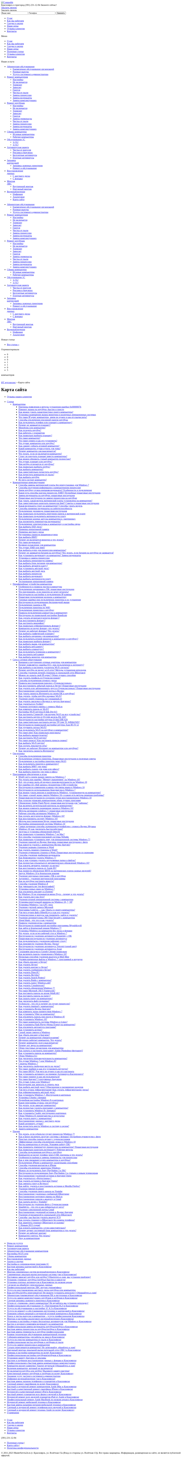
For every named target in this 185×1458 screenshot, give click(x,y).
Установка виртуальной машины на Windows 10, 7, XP (45, 902)
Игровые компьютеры (24, 134)
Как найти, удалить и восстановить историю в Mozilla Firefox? (49, 1186)
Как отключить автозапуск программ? (37, 1027)
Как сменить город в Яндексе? (33, 1183)
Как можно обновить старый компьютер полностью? (44, 459)
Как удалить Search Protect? (31, 977)
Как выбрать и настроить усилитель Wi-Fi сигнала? (43, 667)
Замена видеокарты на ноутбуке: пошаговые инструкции (46, 495)
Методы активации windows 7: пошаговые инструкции (45, 811)
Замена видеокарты (22, 98)
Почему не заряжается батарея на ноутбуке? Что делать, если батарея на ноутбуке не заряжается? (66, 553)
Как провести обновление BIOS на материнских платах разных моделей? (54, 871)
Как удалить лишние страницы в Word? (38, 850)
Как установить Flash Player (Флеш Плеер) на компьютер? (46, 1024)
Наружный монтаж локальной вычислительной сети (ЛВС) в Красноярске (44, 1350)
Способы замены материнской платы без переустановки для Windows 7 (53, 485)
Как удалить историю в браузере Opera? (38, 1181)
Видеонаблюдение (16, 191)
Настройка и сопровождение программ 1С (28, 1264)
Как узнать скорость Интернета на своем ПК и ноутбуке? (46, 693)
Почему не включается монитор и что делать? (41, 540)
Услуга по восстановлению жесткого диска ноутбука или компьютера (41, 1290)
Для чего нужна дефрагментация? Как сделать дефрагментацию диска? (53, 1089)
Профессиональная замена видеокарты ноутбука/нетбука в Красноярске (42, 1326)
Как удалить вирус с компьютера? (35, 1118)
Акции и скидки (15, 1261)
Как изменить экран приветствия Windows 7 (40, 1011)
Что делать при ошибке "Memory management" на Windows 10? (49, 779)
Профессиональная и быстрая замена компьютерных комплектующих (41, 1363)
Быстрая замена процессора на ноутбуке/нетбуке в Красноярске (38, 1329)
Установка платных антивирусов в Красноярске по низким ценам (39, 1282)
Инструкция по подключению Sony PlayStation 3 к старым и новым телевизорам (58, 1173)
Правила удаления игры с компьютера (37, 923)
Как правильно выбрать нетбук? (34, 467)
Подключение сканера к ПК (32, 605)
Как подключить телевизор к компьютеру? (39, 652)
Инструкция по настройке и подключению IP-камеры (45, 594)
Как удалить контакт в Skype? (33, 967)
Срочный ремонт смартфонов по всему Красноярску (33, 1384)
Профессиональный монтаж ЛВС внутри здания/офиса (34, 1287)
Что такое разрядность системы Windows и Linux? (42, 1022)
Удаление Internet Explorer (31, 1189)
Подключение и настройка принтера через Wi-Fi (42, 761)
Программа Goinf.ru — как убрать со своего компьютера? (46, 910)
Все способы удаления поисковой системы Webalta (43, 837)
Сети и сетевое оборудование (27, 659)
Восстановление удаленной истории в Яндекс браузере (45, 1212)
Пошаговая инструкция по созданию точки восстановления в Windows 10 (54, 798)
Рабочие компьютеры (23, 137)
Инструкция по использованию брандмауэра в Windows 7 (46, 790)
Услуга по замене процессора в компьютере (28, 1345)
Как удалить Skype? (28, 964)
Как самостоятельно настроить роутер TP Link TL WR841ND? (49, 722)
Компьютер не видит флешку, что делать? (39, 628)
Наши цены (12, 26)
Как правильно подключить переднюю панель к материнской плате (51, 513)
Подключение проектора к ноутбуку (36, 610)
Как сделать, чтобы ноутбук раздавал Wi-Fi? (40, 696)
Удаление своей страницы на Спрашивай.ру (40, 699)
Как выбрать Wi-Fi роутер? (31, 743)
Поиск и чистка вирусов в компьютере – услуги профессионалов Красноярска (45, 1316)
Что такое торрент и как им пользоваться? (39, 1076)
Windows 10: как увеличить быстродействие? (40, 829)
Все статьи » (13, 344)
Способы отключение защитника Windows (39, 1168)
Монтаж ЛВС (11, 182)
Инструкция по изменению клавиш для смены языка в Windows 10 (51, 787)
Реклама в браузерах (23, 152)
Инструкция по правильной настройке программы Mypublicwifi (50, 925)
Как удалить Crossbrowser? (31, 985)
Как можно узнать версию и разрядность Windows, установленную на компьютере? (59, 792)
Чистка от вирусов (22, 150)
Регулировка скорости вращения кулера (38, 534)
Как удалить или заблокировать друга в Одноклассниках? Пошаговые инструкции (59, 688)
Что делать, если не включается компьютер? (40, 454)
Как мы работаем (15, 21)
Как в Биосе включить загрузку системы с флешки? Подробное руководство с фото (59, 1136)
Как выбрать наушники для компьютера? (38, 636)
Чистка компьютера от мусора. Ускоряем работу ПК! (44, 1144)
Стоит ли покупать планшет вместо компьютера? (42, 456)
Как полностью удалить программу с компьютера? (43, 1108)
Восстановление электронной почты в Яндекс (41, 691)
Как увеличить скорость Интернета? (36, 751)
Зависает (17, 87)
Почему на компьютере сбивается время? (38, 1037)
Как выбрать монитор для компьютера (37, 657)
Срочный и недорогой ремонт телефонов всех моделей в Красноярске (41, 1407)
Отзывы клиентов (16, 28)
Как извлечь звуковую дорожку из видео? (38, 865)
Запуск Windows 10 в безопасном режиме (38, 873)
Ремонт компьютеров (17, 77)
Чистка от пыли (20, 92)
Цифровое (18, 194)
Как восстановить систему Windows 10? (38, 818)
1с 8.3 (15, 144)
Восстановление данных (19, 1259)
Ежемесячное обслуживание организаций (33, 69)
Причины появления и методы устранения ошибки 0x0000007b (49, 407)
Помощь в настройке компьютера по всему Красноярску (35, 1352)
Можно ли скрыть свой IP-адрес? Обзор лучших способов (47, 675)
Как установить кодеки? (30, 1030)
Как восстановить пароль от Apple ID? (37, 868)
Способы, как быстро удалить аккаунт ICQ (39, 1217)
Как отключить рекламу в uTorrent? (35, 891)
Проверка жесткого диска (31, 532)
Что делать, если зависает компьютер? (37, 1105)
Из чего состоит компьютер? (32, 480)
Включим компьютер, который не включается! (30, 1368)
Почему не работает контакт (32, 1233)
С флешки (18, 178)
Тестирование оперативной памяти (35, 581)
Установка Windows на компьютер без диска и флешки (45, 930)
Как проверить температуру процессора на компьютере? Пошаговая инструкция (58, 1147)
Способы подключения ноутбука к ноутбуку (40, 1152)
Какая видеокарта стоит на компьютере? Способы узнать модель (50, 506)
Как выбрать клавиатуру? (31, 649)
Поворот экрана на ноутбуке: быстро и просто (41, 409)
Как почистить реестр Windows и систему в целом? (43, 1126)
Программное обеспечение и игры (30, 774)
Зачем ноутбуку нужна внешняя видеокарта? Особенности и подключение (55, 490)
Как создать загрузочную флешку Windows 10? (41, 816)
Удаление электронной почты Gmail (36, 1209)
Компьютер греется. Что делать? (34, 1235)
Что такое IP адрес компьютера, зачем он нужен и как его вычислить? (52, 417)
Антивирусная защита (18, 147)
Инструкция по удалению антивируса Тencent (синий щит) (47, 946)
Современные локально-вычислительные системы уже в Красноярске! (42, 1274)
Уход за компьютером (29, 1238)
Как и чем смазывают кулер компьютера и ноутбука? (44, 1160)
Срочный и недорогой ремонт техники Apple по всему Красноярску (40, 1410)
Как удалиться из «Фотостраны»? (34, 1178)
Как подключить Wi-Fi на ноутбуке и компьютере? (43, 730)
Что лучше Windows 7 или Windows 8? (37, 1061)
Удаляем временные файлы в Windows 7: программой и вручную (50, 959)
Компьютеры (19, 404)
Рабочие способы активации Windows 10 (38, 813)
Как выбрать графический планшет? (36, 633)
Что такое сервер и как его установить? (37, 440)
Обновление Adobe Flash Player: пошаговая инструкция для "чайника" (53, 803)
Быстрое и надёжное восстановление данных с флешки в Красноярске (41, 1360)
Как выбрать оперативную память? (35, 560)
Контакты (12, 31)
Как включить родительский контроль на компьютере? (45, 805)
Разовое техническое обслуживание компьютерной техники (36, 1334)
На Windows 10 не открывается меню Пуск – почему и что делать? (51, 894)
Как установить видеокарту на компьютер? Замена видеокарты (49, 555)
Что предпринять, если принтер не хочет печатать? (43, 592)
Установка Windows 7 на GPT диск (35, 904)
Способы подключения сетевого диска (37, 680)
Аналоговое (19, 197)
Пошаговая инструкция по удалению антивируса (42, 938)
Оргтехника (19, 753)
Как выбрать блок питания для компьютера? (40, 563)
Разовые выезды (21, 72)
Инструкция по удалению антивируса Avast (40, 949)
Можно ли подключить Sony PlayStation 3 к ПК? (42, 1170)
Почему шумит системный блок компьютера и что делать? (47, 1230)
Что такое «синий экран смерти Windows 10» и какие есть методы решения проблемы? (61, 795)
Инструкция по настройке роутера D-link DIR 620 (43, 719)
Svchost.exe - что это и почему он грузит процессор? (44, 1003)
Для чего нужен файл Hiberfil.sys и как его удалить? (44, 912)
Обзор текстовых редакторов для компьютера (40, 1048)
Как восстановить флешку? (31, 620)
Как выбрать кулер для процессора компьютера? (42, 550)
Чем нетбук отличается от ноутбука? (36, 464)
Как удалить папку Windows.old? (34, 983)
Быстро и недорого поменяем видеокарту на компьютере (35, 1324)
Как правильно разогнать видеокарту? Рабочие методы (45, 1149)
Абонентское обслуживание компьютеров (27, 1251)
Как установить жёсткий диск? (33, 568)
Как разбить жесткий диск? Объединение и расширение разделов (50, 1087)
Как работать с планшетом (31, 433)
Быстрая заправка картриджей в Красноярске (29, 1266)
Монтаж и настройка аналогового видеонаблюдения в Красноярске (40, 1319)
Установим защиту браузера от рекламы (26, 1358)
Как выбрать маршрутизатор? (33, 735)
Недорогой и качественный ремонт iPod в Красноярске (34, 1392)
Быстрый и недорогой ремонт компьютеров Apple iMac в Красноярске (41, 1386)
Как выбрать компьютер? (30, 469)
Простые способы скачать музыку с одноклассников (44, 1139)
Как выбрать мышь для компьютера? (36, 644)
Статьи (10, 401)
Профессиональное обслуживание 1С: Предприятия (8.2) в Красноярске (42, 1306)
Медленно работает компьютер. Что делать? (40, 1040)
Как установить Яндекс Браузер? (34, 1009)
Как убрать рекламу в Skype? (32, 962)
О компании (13, 1412)
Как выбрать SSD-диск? (30, 526)
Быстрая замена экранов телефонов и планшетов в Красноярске (38, 1381)
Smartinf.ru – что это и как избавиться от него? (41, 1207)
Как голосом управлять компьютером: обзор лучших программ (49, 800)
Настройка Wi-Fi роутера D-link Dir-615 (37, 712)
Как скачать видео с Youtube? (32, 1202)
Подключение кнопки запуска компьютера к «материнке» (47, 519)
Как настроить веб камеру (31, 654)
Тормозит (17, 85)
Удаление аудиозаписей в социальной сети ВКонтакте (45, 1215)
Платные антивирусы (23, 158)
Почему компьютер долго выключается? (38, 1043)
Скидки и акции (15, 23)
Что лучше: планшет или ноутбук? (35, 461)
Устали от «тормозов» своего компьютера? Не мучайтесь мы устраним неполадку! (47, 1303)
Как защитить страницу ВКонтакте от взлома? (41, 1222)
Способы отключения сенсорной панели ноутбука (43, 420)
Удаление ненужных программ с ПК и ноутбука (42, 876)
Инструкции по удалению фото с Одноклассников (43, 1204)
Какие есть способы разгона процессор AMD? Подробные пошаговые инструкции (59, 493)
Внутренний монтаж (23, 186)
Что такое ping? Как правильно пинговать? (39, 732)
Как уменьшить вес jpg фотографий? (36, 886)
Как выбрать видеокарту (30, 576)
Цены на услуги (15, 1243)
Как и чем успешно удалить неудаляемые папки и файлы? (47, 860)
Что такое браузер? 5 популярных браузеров (40, 1079)
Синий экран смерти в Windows (34, 1032)
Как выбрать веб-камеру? (31, 646)
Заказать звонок (9, 7)
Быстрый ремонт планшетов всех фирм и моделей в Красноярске (39, 1394)
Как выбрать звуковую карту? (33, 566)
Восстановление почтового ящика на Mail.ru (40, 1196)
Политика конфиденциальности (23, 1448)
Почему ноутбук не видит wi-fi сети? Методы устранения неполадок (52, 670)
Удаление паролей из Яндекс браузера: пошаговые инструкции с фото (53, 842)
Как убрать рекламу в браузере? (34, 1035)
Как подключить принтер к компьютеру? (38, 764)
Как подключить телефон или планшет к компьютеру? (45, 422)
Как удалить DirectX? (28, 972)
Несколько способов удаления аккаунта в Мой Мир (43, 957)
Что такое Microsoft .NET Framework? (36, 990)
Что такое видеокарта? (29, 542)
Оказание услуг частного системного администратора (33, 1376)
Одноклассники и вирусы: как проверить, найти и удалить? (48, 915)
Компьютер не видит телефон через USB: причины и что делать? (50, 1155)
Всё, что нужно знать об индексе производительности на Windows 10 (52, 782)
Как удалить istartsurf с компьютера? (36, 1006)
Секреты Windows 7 (28, 1063)
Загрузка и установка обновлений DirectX (39, 831)
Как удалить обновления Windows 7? (36, 988)
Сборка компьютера (17, 131)
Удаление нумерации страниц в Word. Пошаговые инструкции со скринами (56, 852)
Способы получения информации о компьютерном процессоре (49, 487)
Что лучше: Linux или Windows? (34, 1082)
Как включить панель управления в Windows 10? (42, 954)
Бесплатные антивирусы (25, 155)
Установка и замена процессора (34, 558)
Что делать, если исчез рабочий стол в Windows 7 (42, 933)
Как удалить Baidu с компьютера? (35, 980)
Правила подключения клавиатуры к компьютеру (42, 612)
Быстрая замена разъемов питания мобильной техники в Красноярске (41, 1405)
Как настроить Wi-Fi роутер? (32, 738)
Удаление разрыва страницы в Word (36, 847)
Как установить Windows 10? (32, 1019)
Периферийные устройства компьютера (32, 584)
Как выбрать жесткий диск (31, 571)
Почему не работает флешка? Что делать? (38, 631)
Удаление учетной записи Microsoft (35, 907)
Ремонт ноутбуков (16, 103)
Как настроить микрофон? (31, 623)
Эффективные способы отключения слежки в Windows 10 (47, 1142)
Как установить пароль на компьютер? (37, 1053)
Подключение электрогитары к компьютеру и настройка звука (49, 524)
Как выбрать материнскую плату (34, 579)
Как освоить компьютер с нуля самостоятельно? (42, 1228)
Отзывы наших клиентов (19, 396)
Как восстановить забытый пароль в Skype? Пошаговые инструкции (52, 685)
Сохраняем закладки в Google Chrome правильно (42, 951)
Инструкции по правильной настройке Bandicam (42, 615)
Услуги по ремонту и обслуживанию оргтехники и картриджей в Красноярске (46, 1311)
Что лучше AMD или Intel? (31, 547)
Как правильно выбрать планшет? (35, 435)
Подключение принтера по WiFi (34, 607)
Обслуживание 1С (16, 139)
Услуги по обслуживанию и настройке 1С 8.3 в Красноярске (37, 1308)
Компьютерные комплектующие (29, 482)
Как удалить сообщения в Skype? (34, 970)
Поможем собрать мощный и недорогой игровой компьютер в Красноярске (44, 1313)
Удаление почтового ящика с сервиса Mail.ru (40, 706)
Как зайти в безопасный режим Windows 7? (39, 928)
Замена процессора (22, 95)
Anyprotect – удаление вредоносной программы (41, 878)
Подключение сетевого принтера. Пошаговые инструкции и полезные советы (57, 758)
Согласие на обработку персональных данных (29, 1285)
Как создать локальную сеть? (32, 745)
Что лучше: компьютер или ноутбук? (36, 443)
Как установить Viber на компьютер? (36, 1014)
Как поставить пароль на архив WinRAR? (39, 993)
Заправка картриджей (13, 161)
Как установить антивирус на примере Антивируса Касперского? (51, 1074)
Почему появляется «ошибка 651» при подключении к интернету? (51, 665)
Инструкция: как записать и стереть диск (38, 1084)
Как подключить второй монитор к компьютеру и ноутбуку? (48, 639)
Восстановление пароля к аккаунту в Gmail (39, 1199)
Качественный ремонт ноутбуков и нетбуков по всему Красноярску (40, 1373)
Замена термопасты (22, 118)
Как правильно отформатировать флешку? (39, 626)
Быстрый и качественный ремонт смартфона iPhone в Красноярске (40, 1389)
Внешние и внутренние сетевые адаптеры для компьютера (47, 662)
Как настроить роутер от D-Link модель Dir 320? (42, 717)
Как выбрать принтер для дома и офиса (37, 771)
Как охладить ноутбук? (29, 430)
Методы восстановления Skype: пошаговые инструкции (46, 821)
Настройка (18, 79)
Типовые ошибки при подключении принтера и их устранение (49, 599)
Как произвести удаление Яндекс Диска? (38, 944)
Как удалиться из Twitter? (30, 704)
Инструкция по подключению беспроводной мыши (44, 602)
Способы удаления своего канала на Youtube (40, 1191)
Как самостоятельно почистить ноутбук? (38, 472)
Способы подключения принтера (34, 756)
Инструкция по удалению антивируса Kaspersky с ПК (45, 936)
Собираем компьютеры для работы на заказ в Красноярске (36, 1337)
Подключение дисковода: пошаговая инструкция (42, 511)
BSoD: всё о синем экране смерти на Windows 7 (42, 777)
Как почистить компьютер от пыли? (36, 474)
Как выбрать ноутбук (28, 477)
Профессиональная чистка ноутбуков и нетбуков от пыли (35, 1342)
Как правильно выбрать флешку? (34, 641)
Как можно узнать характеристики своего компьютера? (45, 412)
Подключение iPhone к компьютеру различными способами (47, 1162)
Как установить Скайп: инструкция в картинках (42, 1113)
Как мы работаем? (16, 1269)
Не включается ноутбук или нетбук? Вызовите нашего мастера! (38, 1371)
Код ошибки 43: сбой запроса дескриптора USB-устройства (47, 785)
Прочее (16, 1131)
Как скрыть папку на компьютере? (35, 998)
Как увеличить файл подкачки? (33, 1001)
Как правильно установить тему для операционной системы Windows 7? (54, 839)
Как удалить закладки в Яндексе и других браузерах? (44, 701)
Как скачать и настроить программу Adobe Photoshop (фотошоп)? (50, 1050)
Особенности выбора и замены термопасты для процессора (47, 1157)
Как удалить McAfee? (29, 975)
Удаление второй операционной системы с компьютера (45, 899)
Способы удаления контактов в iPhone (37, 1165)
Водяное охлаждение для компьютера (37, 545)
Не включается (20, 82)
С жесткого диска (21, 176)
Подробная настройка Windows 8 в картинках (41, 1100)
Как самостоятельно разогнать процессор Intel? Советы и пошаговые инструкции (58, 503)
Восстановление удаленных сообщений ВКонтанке (43, 1194)
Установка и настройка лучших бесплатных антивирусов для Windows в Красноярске (49, 1321)
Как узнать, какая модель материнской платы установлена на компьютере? (55, 500)
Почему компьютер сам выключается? (37, 451)
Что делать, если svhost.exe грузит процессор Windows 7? (46, 1134)
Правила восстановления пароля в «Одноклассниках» (45, 683)
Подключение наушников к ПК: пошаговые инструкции (46, 589)
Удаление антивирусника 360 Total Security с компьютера (46, 917)
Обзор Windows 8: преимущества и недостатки (41, 1116)
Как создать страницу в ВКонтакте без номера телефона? (46, 1220)
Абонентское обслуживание (21, 66)
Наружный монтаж (22, 189)
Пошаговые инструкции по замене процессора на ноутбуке (47, 498)
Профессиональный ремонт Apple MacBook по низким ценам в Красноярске (45, 1399)
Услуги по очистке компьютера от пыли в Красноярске (34, 1339)
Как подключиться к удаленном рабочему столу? (42, 941)
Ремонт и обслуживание (25, 168)
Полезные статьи (15, 51)
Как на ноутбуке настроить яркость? (36, 881)
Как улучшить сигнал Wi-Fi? (32, 727)
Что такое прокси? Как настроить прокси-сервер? (42, 740)
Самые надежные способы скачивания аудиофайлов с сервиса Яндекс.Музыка (57, 826)
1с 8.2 (15, 142)
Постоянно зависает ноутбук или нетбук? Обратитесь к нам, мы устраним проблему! (49, 1277)
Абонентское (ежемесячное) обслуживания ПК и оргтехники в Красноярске (44, 1295)
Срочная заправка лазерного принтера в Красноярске (33, 1300)
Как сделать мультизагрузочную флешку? (38, 618)
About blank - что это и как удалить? (36, 920)
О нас (10, 18)
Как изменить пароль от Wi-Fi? (33, 709)
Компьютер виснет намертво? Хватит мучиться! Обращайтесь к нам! (41, 1365)
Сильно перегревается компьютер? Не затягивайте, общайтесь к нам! (41, 1347)
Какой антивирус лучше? (30, 1123)
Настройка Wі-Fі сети (17, 1253)
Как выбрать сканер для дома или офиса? (38, 769)
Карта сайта (18, 199)
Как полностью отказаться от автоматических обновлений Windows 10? (53, 863)
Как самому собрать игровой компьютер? (38, 446)
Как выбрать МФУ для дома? (32, 766)
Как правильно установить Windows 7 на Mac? (41, 834)
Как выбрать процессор (30, 573)
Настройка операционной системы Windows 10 (41, 824)
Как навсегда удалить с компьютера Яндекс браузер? (44, 844)
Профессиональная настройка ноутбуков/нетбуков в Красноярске (39, 1355)
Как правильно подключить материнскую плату (42, 516)
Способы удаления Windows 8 (33, 884)
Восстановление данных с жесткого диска (39, 1121)
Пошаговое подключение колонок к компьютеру (42, 597)
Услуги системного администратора (30, 74)
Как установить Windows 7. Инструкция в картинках (44, 1095)
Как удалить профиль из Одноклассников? (39, 678)
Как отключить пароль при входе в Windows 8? (41, 1016)
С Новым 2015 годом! (29, 1225)
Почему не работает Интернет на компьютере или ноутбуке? (48, 748)
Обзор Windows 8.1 (27, 1056)
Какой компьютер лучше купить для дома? (39, 448)
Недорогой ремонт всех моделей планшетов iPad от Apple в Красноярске (43, 1397)
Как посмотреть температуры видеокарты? (39, 521)
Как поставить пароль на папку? (34, 996)
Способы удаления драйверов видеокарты (39, 855)
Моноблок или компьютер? (32, 427)
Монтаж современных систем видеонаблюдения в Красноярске (38, 1272)
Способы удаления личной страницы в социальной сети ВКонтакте (51, 672)
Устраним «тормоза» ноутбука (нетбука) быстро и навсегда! (36, 1279)
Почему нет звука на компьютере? (35, 1045)
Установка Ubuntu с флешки (32, 1097)
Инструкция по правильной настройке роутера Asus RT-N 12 (48, 725)
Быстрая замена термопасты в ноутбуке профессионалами (35, 1332)
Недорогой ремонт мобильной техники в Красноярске (34, 1402)
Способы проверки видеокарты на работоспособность (45, 508)
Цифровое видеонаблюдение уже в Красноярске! (31, 1378)
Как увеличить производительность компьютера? (42, 1058)
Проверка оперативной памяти (33, 529)
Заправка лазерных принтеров (28, 165)
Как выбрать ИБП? (27, 537)
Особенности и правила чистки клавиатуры (40, 586)
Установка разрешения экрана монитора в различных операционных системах (57, 414)
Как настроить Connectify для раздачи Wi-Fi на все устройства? (49, 714)
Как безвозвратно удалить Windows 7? (37, 857)
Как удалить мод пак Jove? (31, 897)
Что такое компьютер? (29, 438)
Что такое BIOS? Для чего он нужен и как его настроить (46, 1071)
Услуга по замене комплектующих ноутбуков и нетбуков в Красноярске (42, 1298)
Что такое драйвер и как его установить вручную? (43, 1069)
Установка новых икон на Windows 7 (36, 889)
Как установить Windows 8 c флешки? (37, 1110)
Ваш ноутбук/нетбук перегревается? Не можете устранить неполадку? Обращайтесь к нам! (52, 1292)
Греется (16, 90)
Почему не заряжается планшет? (34, 425)
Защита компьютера (28, 1129)
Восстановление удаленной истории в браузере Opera (44, 1175)
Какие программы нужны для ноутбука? (38, 1103)
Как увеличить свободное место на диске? (39, 1066)
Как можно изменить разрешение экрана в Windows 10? (46, 808)
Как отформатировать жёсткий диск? (36, 1092)
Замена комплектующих (25, 100)
